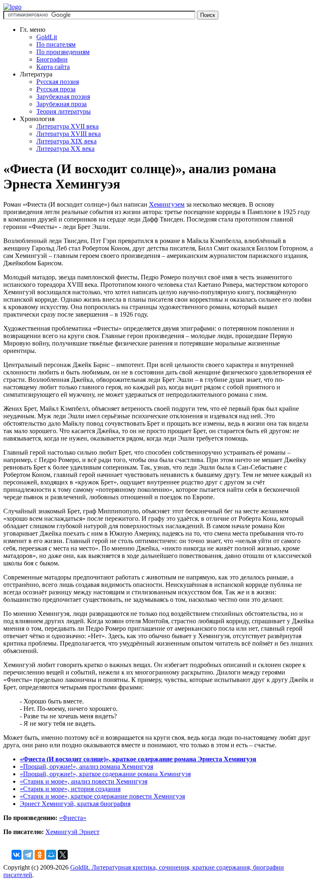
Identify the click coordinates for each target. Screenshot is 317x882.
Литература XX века (65, 148)
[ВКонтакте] (16, 855)
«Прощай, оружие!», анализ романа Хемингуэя (86, 766)
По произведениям (63, 51)
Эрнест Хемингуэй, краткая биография (75, 803)
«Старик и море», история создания (70, 788)
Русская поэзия (57, 81)
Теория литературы (63, 111)
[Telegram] (28, 855)
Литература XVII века (67, 126)
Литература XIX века (66, 141)
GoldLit (46, 37)
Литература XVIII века (68, 133)
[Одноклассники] (40, 855)
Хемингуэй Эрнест (72, 831)
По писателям (56, 44)
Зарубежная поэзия (63, 96)
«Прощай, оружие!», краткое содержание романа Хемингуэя (105, 773)
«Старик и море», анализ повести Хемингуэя (83, 781)
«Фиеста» (72, 817)
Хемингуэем (167, 204)
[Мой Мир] (51, 855)
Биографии (52, 59)
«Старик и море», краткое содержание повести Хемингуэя (102, 796)
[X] (63, 855)
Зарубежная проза (61, 103)
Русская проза (56, 89)
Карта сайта (53, 66)
